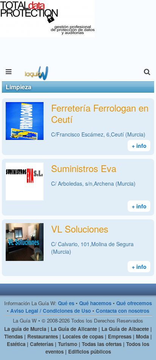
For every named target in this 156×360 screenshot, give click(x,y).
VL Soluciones (79, 228)
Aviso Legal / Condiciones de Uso (50, 310)
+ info (139, 145)
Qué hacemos (95, 303)
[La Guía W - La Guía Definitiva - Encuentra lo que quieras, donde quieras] (36, 71)
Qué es (66, 303)
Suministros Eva (83, 168)
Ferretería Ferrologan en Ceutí (99, 113)
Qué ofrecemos (134, 303)
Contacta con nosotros (122, 310)
